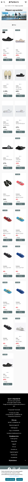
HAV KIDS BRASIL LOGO (19, 196)
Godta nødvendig (10, 479)
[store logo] (14, 2)
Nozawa (5, 87)
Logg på (14, 444)
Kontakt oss (14, 449)
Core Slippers (6, 195)
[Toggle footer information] (26, 460)
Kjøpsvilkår (14, 441)
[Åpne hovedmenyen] (1, 2)
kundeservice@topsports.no (14, 433)
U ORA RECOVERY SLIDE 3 (19, 52)
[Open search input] (4, 2)
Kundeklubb (14, 457)
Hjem (6, 5)
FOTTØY (13, 5)
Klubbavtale (14, 454)
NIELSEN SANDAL (18, 160)
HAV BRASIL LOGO (6, 304)
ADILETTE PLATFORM (19, 88)
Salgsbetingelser (14, 452)
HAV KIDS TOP (7, 267)
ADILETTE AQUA (20, 123)
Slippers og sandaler (19, 5)
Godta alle (19, 479)
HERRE (9, 5)
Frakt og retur (14, 438)
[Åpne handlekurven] (25, 2)
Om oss (14, 446)
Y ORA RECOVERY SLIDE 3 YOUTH (7, 52)
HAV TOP (18, 303)
